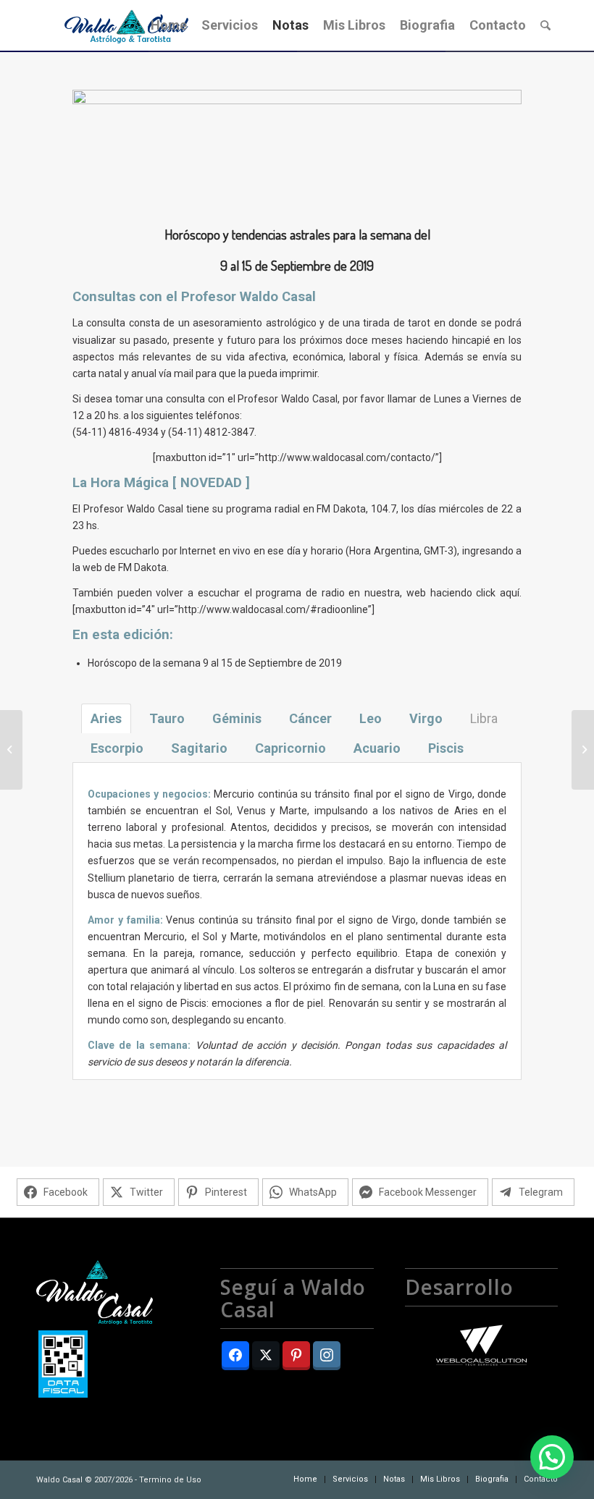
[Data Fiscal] (63, 1366)
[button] (552, 1457)
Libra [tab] (484, 718)
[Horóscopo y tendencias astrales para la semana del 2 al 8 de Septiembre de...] (11, 750)
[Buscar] (545, 25)
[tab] (106, 718)
